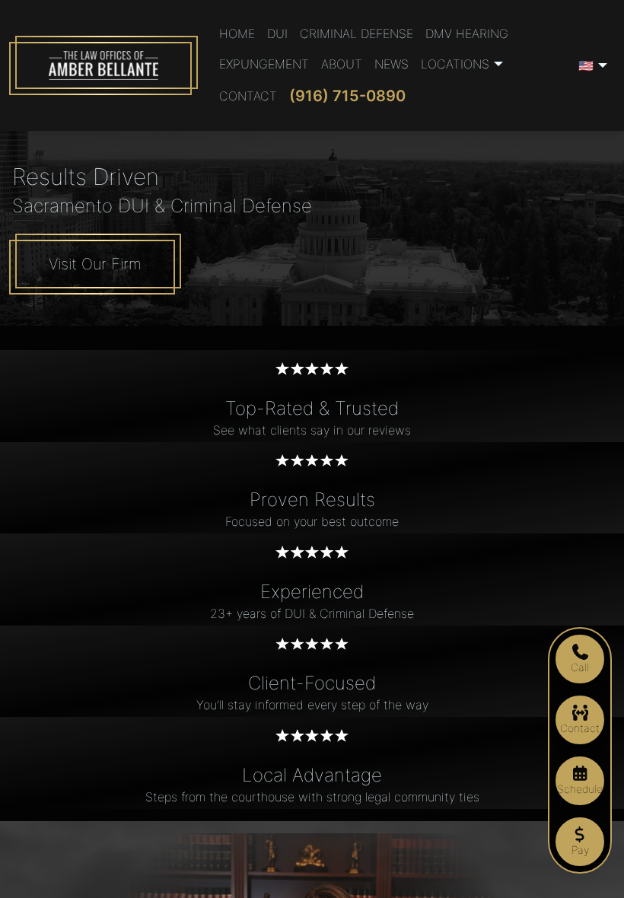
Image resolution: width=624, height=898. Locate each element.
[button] (464, 64)
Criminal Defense (356, 33)
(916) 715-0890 (347, 96)
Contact (248, 95)
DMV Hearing (466, 33)
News (391, 64)
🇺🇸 (586, 65)
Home (237, 33)
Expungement (264, 64)
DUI (277, 33)
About (341, 64)
